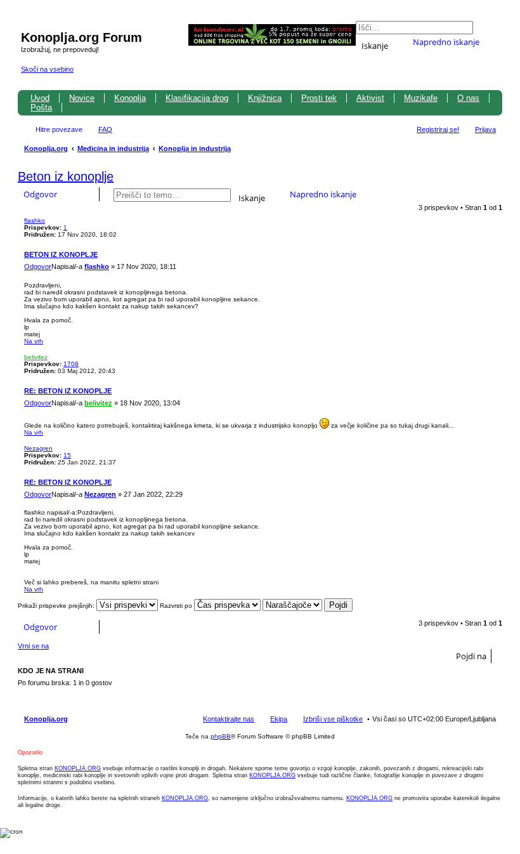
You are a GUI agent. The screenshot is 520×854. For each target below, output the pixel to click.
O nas (468, 98)
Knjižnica (265, 98)
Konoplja (130, 98)
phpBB (221, 736)
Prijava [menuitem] (485, 129)
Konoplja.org (46, 148)
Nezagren (38, 448)
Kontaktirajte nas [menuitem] (228, 719)
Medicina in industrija (113, 148)
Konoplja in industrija (195, 148)
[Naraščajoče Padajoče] (292, 605)
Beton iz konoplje (66, 176)
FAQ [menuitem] (105, 129)
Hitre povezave (59, 129)
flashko (34, 220)
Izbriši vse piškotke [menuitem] (333, 719)
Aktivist (370, 98)
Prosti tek (319, 98)
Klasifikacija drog (197, 98)
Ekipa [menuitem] (278, 719)
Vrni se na (33, 646)
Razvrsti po (177, 605)
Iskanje (374, 44)
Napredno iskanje (446, 42)
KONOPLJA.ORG (78, 768)
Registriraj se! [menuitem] (438, 129)
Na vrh (33, 341)
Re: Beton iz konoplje (68, 391)
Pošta (41, 107)
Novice (81, 98)
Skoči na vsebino (47, 69)
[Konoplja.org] (28, 24)
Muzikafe (421, 98)
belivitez (36, 356)
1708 (71, 363)
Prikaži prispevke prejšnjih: (57, 605)
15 (67, 455)
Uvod (39, 98)
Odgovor (40, 194)
